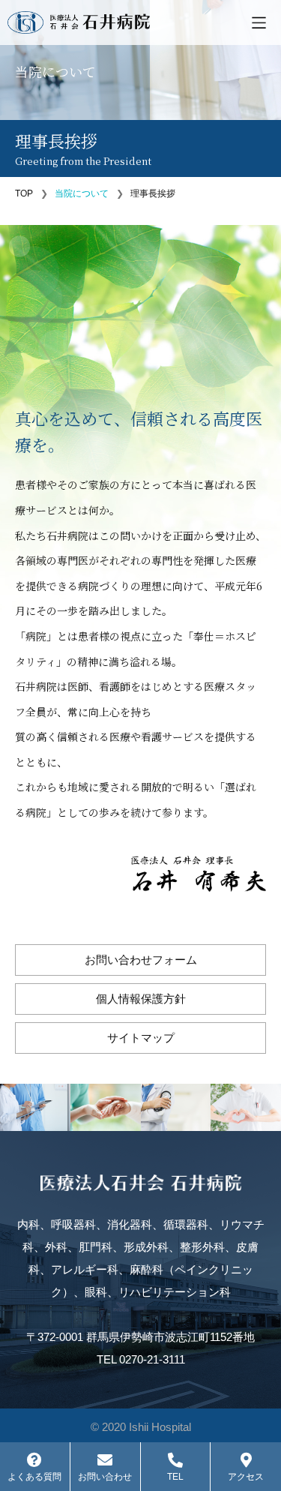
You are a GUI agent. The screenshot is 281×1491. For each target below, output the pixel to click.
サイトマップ (141, 1037)
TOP (24, 193)
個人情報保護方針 (141, 998)
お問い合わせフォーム (141, 959)
